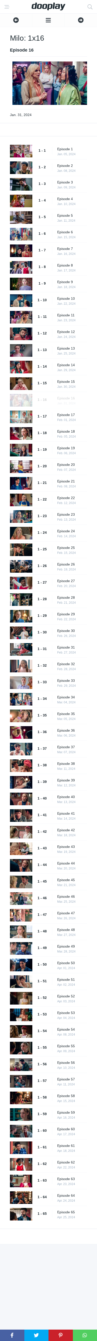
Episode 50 (66, 963)
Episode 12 (66, 332)
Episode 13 (66, 348)
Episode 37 (66, 747)
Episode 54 (66, 1029)
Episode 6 (65, 232)
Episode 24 (66, 531)
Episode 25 (66, 548)
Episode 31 (66, 647)
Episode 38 (66, 764)
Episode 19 (66, 448)
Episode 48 (66, 930)
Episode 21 (66, 481)
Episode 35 (66, 714)
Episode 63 (66, 1179)
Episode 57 (66, 1079)
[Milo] (48, 20)
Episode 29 (66, 614)
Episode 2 (65, 166)
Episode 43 (66, 847)
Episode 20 (66, 465)
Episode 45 (66, 880)
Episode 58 (66, 1096)
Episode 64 (66, 1195)
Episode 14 (66, 365)
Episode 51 (66, 980)
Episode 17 (66, 415)
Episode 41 (66, 813)
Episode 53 (66, 1013)
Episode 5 (65, 215)
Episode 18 (66, 431)
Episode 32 (66, 664)
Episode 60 (66, 1129)
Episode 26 (66, 564)
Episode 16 (66, 398)
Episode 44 (66, 863)
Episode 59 (66, 1112)
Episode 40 (66, 797)
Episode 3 (65, 182)
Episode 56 (66, 1063)
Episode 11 (66, 315)
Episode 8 (65, 265)
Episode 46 (66, 896)
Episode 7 (65, 249)
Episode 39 (66, 780)
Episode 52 (66, 996)
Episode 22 (66, 498)
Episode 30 (66, 631)
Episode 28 (66, 597)
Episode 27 (66, 581)
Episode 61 (66, 1146)
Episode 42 (66, 830)
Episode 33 (66, 681)
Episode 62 (66, 1162)
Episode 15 (66, 382)
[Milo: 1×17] (81, 20)
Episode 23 (66, 514)
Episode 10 (66, 298)
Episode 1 (65, 149)
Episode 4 (65, 199)
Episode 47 (66, 913)
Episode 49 (66, 946)
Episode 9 (65, 282)
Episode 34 (66, 697)
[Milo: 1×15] (16, 20)
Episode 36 (66, 730)
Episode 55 (66, 1046)
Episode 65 (66, 1212)
